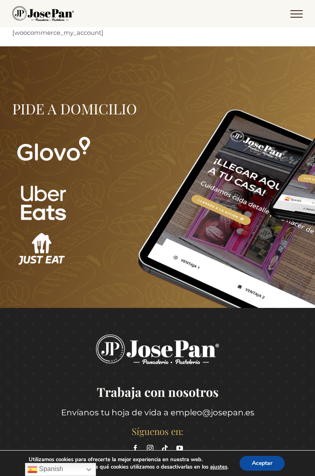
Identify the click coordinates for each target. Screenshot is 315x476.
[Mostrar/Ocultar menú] (296, 14)
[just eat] (41, 233)
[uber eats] (43, 187)
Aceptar (262, 463)
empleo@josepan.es (212, 412)
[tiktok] (165, 448)
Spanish (50, 468)
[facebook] (135, 448)
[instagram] (150, 448)
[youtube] (179, 448)
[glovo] (53, 128)
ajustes (218, 467)
